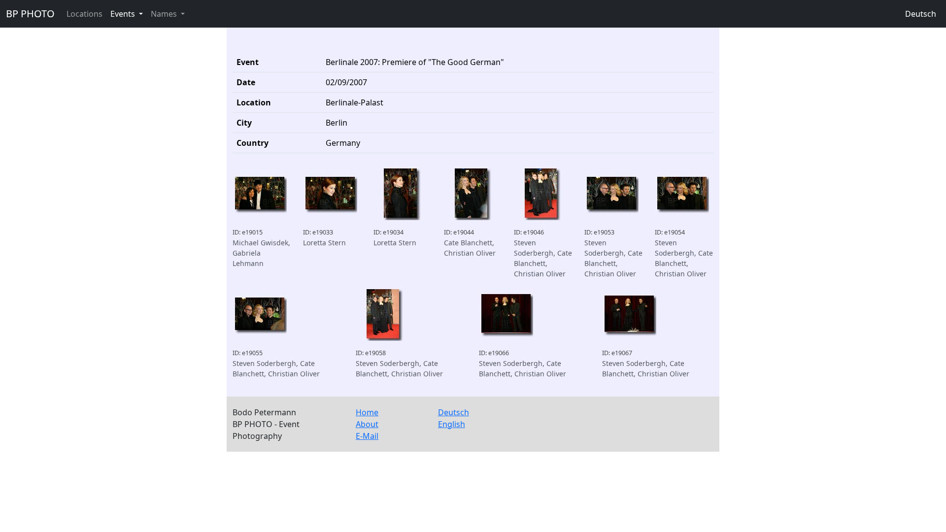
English (451, 424)
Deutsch (920, 13)
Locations (84, 13)
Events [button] (123, 13)
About (367, 424)
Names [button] (165, 13)
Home (367, 412)
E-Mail (367, 436)
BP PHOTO (30, 13)
